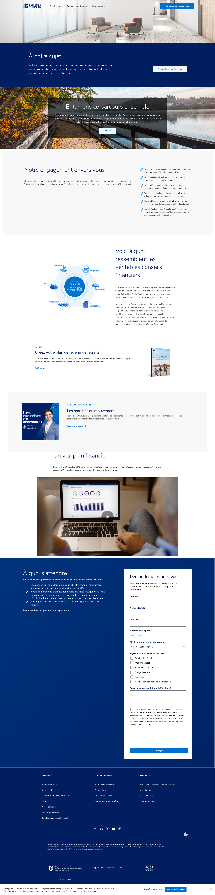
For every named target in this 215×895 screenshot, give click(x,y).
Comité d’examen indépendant (54, 818)
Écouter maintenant (75, 426)
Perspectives (100, 790)
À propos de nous (49, 784)
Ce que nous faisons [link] (77, 5)
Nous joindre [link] (98, 5)
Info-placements (147, 790)
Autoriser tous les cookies (176, 889)
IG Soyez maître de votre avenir (55, 795)
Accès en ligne (146, 795)
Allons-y (107, 130)
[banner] (33, 6)
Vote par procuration (50, 812)
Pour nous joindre (148, 801)
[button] (177, 6)
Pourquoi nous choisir (104, 784)
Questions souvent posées (106, 801)
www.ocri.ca (65, 879)
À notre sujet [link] (56, 5)
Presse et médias (48, 807)
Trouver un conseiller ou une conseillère (157, 784)
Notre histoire (47, 790)
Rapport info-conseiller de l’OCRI (107, 867)
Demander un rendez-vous (170, 69)
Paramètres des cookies (153, 889)
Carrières (45, 801)
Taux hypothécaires (103, 795)
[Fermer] (211, 889)
